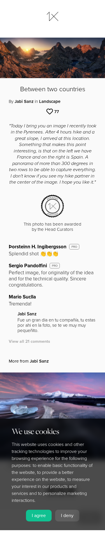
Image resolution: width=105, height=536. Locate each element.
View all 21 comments (29, 341)
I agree (39, 516)
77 (56, 111)
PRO (74, 247)
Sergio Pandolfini (28, 266)
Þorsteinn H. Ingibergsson (37, 247)
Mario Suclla (22, 297)
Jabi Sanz (24, 101)
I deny (67, 516)
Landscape (49, 101)
